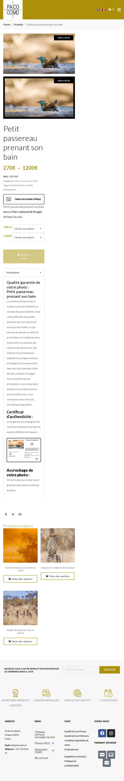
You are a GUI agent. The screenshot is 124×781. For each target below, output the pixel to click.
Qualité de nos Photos (75, 731)
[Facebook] (102, 733)
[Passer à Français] (104, 10)
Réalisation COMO (41, 751)
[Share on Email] (20, 514)
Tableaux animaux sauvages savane (45, 734)
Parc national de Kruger (27, 211)
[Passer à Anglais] (98, 10)
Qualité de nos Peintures (76, 736)
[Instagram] (111, 733)
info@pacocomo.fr (18, 745)
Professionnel (71, 749)
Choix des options (21, 579)
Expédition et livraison (75, 756)
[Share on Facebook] (6, 514)
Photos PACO (32, 181)
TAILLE (7, 226)
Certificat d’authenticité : (20, 414)
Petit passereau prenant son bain (23, 206)
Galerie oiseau (20, 181)
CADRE (7, 235)
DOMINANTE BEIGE (17, 185)
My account (41, 758)
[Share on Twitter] (13, 514)
